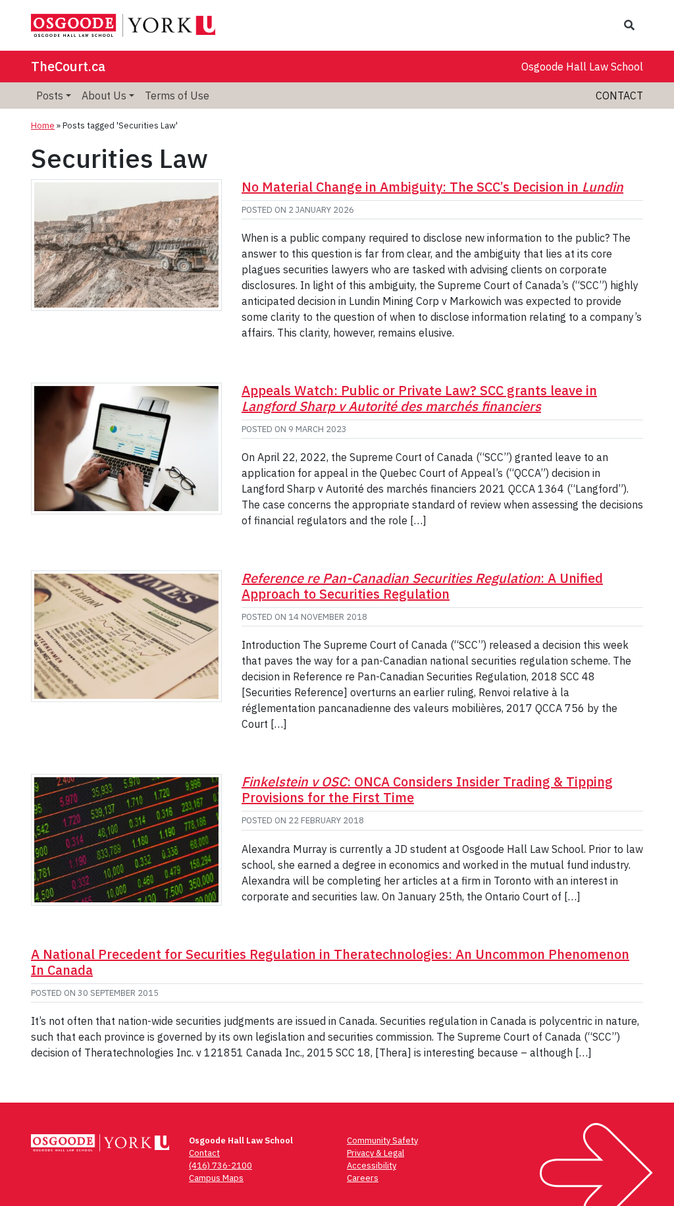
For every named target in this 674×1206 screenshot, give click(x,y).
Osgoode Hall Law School (582, 66)
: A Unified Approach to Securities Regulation (422, 586)
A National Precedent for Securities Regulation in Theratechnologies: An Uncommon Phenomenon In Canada (330, 962)
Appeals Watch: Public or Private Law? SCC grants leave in (419, 398)
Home (43, 125)
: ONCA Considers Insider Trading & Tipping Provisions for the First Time (427, 789)
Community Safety (382, 1140)
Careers (362, 1178)
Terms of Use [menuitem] (177, 95)
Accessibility (371, 1165)
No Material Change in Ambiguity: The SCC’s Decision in (432, 187)
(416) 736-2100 (220, 1165)
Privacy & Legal (375, 1153)
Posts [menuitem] (49, 95)
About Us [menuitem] (104, 95)
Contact (619, 95)
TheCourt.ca (68, 66)
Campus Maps (216, 1178)
